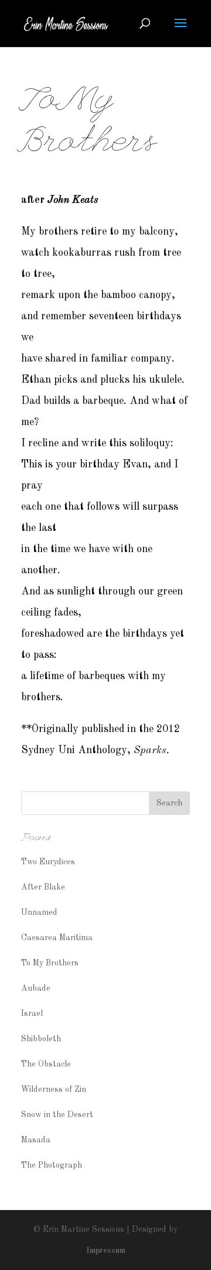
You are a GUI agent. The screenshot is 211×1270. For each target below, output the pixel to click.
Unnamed (39, 912)
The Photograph (51, 1165)
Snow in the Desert (57, 1115)
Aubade (35, 988)
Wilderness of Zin (53, 1089)
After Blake (43, 887)
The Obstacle (46, 1064)
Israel (32, 1014)
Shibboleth (41, 1039)
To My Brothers (50, 963)
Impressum (105, 1250)
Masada (35, 1140)
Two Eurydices (48, 862)
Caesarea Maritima (57, 938)
